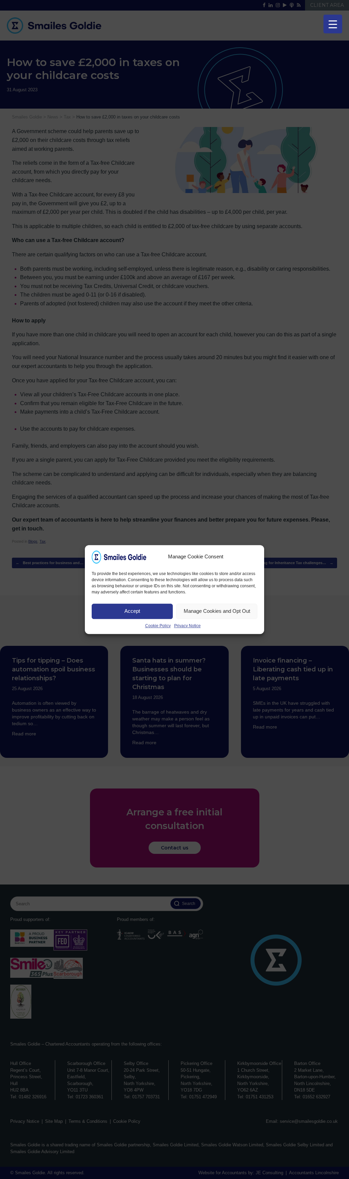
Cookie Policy (158, 625)
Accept (132, 611)
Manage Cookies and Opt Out (217, 611)
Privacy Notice (187, 625)
